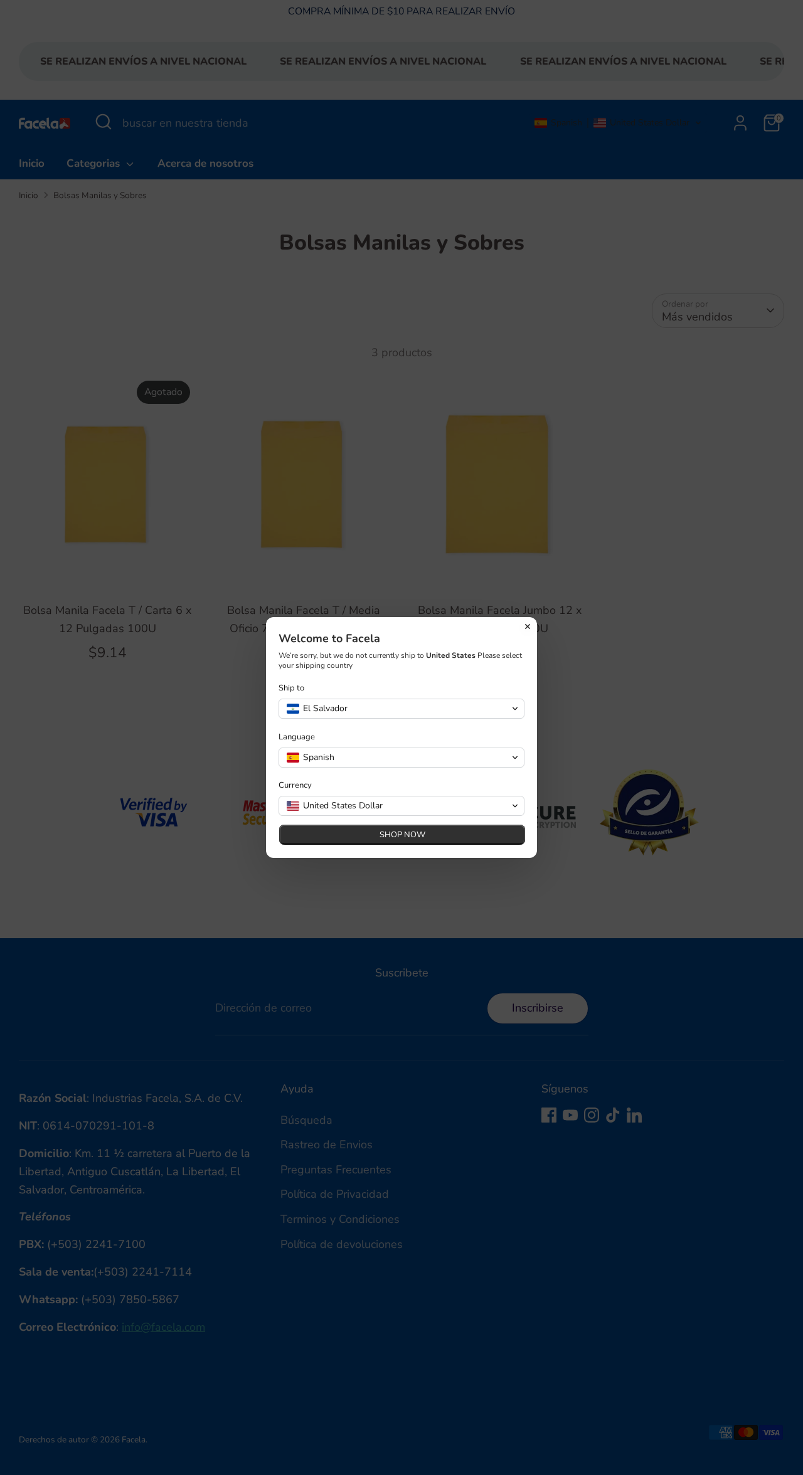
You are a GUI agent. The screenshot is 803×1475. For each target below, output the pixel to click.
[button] (401, 709)
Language (297, 737)
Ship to (291, 688)
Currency (295, 785)
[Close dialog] (527, 626)
